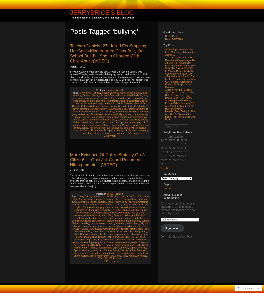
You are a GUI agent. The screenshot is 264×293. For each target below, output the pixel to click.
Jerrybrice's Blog (102, 12)
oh (100, 234)
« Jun (164, 167)
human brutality (141, 114)
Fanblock (141, 215)
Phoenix (135, 234)
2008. (132, 196)
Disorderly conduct (119, 106)
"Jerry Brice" (85, 92)
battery (137, 92)
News (113, 231)
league (97, 228)
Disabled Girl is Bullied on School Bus (127, 103)
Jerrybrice (93, 119)
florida (118, 111)
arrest (130, 92)
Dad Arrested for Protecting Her (89, 103)
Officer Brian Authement (85, 234)
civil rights (101, 100)
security (142, 247)
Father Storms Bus (118, 109)
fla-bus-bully (108, 111)
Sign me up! (172, 228)
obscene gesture (137, 231)
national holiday (101, 231)
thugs (90, 133)
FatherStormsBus (91, 111)
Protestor (143, 242)
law (91, 228)
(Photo (96, 196)
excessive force (92, 215)
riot (85, 247)
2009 (138, 196)
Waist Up (103, 258)
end (142, 212)
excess (78, 215)
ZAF (111, 258)
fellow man (82, 218)
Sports (77, 250)
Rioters (92, 247)
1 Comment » (111, 135)
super (74, 253)
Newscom (122, 231)
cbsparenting (91, 98)
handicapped (111, 114)
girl (88, 114)
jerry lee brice (80, 119)
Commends (89, 207)
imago (111, 223)
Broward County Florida (112, 95)
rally (139, 245)
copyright (101, 207)
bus (145, 95)
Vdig (124, 255)
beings (127, 199)
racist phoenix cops (125, 245)
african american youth (113, 92)
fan (110, 215)
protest (134, 242)
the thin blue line (125, 253)
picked (134, 125)
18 (122, 196)
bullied (129, 95)
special (102, 130)
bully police (122, 202)
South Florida (91, 130)
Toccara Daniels (103, 133)
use (119, 255)
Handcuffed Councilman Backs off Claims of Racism (108, 219)
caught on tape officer (100, 204)
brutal (94, 202)
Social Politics (114, 90)
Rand (145, 245)
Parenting (116, 125)
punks (85, 127)
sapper (133, 247)
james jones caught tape (119, 117)
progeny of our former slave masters (110, 242)
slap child (77, 130)
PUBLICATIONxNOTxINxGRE (88, 245)
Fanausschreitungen (124, 215)
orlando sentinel (132, 122)
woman (136, 133)
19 (126, 196)
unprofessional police (85, 255)
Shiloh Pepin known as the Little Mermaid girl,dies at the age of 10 (180, 52)
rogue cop (111, 247)
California (143, 202)
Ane (75, 199)
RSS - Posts (171, 36)
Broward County (91, 95)
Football (93, 218)
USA (128, 133)
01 (104, 196)
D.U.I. (111, 210)
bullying (138, 95)
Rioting (101, 247)
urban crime (119, 133)
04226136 (112, 196)
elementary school (89, 109)
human (145, 220)
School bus (104, 127)
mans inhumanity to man (115, 228)
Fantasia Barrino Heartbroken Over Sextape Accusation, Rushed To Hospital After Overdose (180, 83)
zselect (119, 258)
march (133, 228)
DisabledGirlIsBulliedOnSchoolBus (90, 106)
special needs (115, 130)
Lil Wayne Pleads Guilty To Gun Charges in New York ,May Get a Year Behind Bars (180, 74)
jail (141, 223)
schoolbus (141, 127)
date (118, 210)
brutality (102, 202)
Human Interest (82, 117)
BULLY (111, 202)
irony (136, 223)
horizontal (135, 220)
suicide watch (131, 130)
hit (127, 220)
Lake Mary (123, 119)
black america (139, 199)
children (91, 100)
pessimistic (123, 234)
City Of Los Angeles (133, 204)
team (105, 253)
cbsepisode (78, 98)
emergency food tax (129, 212)
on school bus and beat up (108, 122)
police (111, 237)
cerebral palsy (107, 98)
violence (142, 255)
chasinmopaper (140, 98)
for (100, 218)
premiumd (85, 242)
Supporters (95, 253)
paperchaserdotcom (99, 125)
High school (125, 114)
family (103, 109)
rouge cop (123, 247)
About (168, 188)
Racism (93, 127)
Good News (97, 114)
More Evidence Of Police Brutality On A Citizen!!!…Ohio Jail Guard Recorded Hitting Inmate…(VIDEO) (107, 159)
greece (113, 218)
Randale (78, 247)
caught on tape (79, 204)
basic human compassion (100, 199)
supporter (83, 253)
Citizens (117, 204)
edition (113, 212)
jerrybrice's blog (108, 119)
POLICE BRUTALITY (126, 237)
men (140, 228)
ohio (105, 234)
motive (87, 231)
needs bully (88, 122)
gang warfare (78, 114)
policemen (120, 239)
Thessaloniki (142, 253)
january (92, 226)
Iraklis (129, 223)
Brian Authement (80, 202)
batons (118, 199)
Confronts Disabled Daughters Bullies (127, 100)
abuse (97, 92)
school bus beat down (123, 127)
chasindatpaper (123, 98)
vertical (132, 255)
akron (146, 196)
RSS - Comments (174, 39)
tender (112, 253)
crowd (104, 210)
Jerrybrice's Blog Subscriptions (172, 196)
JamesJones (140, 117)
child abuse (79, 100)
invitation (120, 223)
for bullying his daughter (135, 111)
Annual (82, 199)
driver (75, 109)
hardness (120, 220)
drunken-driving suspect (96, 212)
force (105, 218)
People (125, 125)
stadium (86, 250)
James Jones (98, 117)
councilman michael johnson (122, 207)
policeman (108, 239)
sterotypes (97, 250)
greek (121, 218)
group (128, 218)
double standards (139, 106)
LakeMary (135, 119)
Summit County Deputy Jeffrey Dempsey (125, 250)
